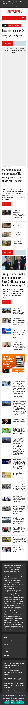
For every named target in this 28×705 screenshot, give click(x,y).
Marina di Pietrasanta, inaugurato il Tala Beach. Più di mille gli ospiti (19, 312)
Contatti (10, 1)
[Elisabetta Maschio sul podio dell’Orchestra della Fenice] (6, 423)
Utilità (5, 637)
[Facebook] (11, 6)
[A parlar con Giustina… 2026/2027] (6, 476)
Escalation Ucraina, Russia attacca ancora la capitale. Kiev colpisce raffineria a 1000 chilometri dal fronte (19, 488)
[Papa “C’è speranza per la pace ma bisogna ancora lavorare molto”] (6, 322)
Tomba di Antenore (17, 243)
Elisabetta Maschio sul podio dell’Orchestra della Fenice (19, 421)
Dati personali (12, 3)
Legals (16, 1)
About (4, 1)
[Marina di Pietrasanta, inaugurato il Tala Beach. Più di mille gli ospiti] (6, 312)
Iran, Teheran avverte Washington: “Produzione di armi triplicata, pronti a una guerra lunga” (19, 499)
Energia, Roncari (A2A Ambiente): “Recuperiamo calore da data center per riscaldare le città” (19, 346)
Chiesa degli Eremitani (18, 226)
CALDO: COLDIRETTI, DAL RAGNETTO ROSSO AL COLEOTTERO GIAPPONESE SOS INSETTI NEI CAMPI (19, 430)
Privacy (5, 3)
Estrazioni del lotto (8, 641)
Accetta (7, 702)
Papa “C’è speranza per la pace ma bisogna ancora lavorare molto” (19, 322)
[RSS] (17, 6)
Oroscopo (6, 644)
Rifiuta (13, 702)
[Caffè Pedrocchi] (6, 236)
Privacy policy (20, 702)
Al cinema (6, 651)
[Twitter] (14, 6)
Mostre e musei (7, 648)
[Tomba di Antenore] (6, 245)
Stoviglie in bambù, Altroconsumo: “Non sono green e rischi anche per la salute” (12, 175)
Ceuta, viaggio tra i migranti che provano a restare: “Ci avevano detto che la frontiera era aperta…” (19, 215)
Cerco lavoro (6, 655)
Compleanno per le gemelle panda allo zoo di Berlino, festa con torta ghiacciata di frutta (19, 540)
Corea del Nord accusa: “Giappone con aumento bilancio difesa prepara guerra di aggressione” (18, 520)
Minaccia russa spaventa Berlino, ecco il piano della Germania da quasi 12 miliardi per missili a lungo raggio (19, 509)
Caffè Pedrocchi (17, 234)
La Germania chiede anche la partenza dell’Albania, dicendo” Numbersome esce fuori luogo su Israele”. (19, 334)
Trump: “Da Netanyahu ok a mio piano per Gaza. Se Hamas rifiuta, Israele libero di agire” (13, 279)
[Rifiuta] (26, 699)
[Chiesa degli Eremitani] (6, 227)
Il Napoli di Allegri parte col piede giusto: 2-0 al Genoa (18, 549)
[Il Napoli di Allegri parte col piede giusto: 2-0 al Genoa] (6, 551)
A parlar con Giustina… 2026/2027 (18, 474)
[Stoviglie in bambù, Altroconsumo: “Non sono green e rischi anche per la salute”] (14, 164)
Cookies (21, 1)
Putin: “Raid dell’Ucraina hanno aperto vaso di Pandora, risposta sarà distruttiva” (19, 530)
